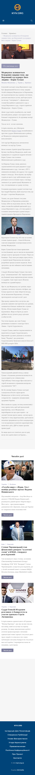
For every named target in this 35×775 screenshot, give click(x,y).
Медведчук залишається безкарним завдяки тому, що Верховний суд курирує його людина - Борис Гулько (15, 76)
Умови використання (17, 739)
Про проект (17, 754)
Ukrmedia (20, 770)
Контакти (17, 758)
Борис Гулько (16, 131)
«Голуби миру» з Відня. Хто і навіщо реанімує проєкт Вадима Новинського (16, 489)
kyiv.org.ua (20, 763)
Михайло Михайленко (8, 83)
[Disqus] (17, 691)
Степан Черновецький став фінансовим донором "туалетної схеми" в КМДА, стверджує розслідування (16, 551)
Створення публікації (18, 735)
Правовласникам (17, 746)
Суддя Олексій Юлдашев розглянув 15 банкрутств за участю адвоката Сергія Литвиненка (14, 613)
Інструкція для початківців (17, 731)
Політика (13, 484)
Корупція (10, 544)
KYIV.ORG (17, 13)
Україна (20, 83)
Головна (4, 33)
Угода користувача (17, 743)
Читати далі (7, 515)
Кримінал (12, 33)
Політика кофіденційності (17, 750)
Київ (3, 544)
